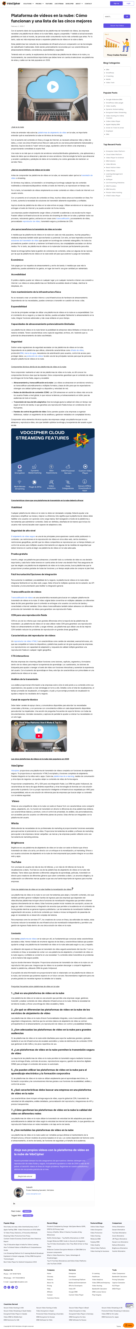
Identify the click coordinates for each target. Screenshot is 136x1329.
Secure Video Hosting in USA (14, 1308)
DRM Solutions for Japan (110, 1317)
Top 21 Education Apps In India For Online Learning (21, 1244)
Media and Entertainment (77, 1283)
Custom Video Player (76, 1295)
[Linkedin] (14, 1204)
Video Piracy (110, 171)
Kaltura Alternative (118, 1245)
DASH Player (116, 1289)
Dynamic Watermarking (114, 109)
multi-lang (27, 1215)
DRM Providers (111, 186)
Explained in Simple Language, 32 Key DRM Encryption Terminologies (22, 1257)
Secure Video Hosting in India (46, 1308)
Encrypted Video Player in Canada (15, 1314)
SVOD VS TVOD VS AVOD (115, 128)
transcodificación (62, 219)
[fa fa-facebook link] (8, 1288)
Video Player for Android (115, 158)
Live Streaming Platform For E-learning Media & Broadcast (24, 1253)
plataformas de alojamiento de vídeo (52, 133)
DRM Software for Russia (77, 1320)
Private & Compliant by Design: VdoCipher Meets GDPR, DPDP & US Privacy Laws (66, 1228)
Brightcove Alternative (120, 1248)
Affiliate (49, 1292)
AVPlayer (109, 179)
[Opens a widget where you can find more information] (128, 1325)
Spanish (27, 1211)
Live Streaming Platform (77, 1279)
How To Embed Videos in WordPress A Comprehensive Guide (22, 1248)
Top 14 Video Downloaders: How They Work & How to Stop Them (67, 1245)
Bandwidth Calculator (99, 1289)
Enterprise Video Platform (115, 151)
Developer (69, 4)
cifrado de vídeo (77, 350)
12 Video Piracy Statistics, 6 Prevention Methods (20, 1233)
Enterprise (72, 1273)
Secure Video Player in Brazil (79, 1308)
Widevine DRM (96, 1239)
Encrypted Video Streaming (116, 112)
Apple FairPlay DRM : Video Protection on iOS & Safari (22, 1229)
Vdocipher (15, 771)
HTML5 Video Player (113, 196)
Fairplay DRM (95, 1242)
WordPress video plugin (114, 103)
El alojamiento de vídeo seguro (23, 536)
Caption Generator (118, 1283)
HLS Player (116, 1285)
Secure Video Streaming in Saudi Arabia (17, 1311)
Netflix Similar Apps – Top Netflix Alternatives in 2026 (65, 1238)
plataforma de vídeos (28, 939)
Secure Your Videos (117, 25)
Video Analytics (97, 1279)
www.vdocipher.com (33, 1194)
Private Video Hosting (114, 192)
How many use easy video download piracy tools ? (21, 1227)
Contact (88, 4)
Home (49, 1273)
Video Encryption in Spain (45, 1311)
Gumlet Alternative (118, 1251)
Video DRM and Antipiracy (101, 1283)
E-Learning (96, 1273)
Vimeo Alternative (118, 1227)
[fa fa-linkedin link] (5, 1288)
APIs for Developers (75, 1285)
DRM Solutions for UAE (11, 1320)
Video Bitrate (111, 164)
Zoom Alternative (118, 1236)
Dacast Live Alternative (120, 1242)
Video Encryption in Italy (77, 1311)
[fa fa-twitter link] (12, 1288)
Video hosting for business (100, 1251)
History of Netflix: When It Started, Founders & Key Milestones (64, 1233)
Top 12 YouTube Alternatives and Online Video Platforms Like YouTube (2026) (66, 1262)
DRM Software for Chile (44, 1320)
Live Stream (59, 4)
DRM (21, 353)
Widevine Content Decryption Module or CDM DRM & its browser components (66, 1251)
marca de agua (30, 353)
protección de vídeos (34, 356)
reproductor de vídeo (31, 221)
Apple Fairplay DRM (113, 124)
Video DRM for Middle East (13, 1317)
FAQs (49, 1289)
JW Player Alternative (119, 1239)
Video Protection (96, 1233)
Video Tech (110, 83)
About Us (50, 1283)
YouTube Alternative (119, 1233)
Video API (72, 1289)
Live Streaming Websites (115, 183)
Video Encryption (96, 1229)
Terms (118, 1326)
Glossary (50, 1276)
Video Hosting (95, 1236)
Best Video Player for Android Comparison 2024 (20, 1262)
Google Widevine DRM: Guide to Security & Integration (66, 1241)
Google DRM (73, 1292)
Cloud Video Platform (114, 154)
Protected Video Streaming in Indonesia (115, 1311)
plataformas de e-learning (63, 776)
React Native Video (113, 167)
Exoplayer (109, 131)
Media (108, 79)
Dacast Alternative (118, 1229)
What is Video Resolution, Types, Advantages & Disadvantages (63, 1256)
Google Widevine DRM (114, 99)
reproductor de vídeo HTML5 (25, 641)
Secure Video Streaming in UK (112, 1308)
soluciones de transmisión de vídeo (25, 241)
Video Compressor (118, 1273)
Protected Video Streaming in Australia (49, 1314)
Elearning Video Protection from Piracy (17, 1236)
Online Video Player (113, 121)
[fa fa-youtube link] (16, 1288)
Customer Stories (53, 1298)
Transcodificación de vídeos (22, 598)
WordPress (110, 73)
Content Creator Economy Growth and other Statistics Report (22, 1240)
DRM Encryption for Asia (77, 1317)
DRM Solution (110, 161)
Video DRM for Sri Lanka (110, 1314)
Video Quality (111, 106)
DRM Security (110, 189)
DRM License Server (99, 1292)
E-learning (109, 76)
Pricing (49, 1285)
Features (49, 4)
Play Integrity (96, 1295)
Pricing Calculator (118, 1279)
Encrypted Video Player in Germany (81, 1314)
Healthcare (96, 1276)
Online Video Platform (98, 1248)
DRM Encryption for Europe (45, 1317)
